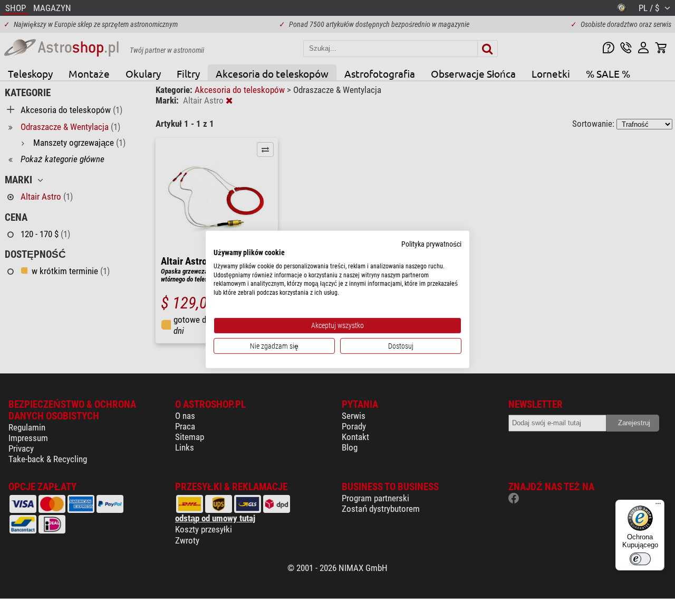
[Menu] (658, 506)
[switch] (640, 559)
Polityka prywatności (431, 244)
